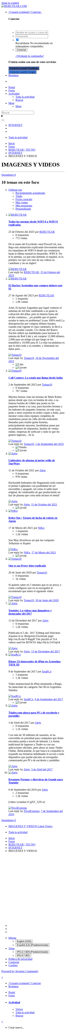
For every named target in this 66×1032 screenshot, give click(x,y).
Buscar (19, 99)
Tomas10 (29, 358)
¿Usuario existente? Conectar (25, 12)
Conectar (21, 50)
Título (18, 196)
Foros (11, 90)
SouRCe (46, 671)
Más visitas (21, 202)
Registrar (13, 75)
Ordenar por (15, 189)
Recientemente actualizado (30, 192)
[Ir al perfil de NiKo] (13, 510)
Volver (19, 1009)
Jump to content (10, 2)
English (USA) (24, 941)
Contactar (13, 962)
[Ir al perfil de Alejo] (12, 453)
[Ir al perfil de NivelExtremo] (17, 807)
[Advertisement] (33, 888)
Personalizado (23, 208)
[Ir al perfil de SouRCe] (14, 654)
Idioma (12, 937)
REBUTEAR (47, 231)
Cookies (13, 965)
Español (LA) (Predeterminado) (32, 945)
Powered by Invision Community (19, 971)
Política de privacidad (20, 958)
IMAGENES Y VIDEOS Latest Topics (30, 826)
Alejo (42, 470)
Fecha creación (23, 199)
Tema (11, 948)
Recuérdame (22, 43)
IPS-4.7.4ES (23, 955)
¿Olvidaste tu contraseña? (29, 56)
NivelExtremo (31, 811)
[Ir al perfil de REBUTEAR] (17, 214)
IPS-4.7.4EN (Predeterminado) (32, 952)
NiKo (41, 527)
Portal (11, 87)
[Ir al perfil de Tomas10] (14, 354)
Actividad (13, 93)
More (11, 103)
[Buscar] (2, 120)
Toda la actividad (24, 96)
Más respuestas (23, 205)
